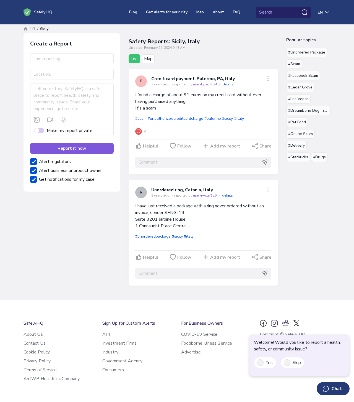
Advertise (191, 352)
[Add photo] (36, 119)
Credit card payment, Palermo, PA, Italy (193, 79)
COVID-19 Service (199, 334)
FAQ (236, 12)
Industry (110, 352)
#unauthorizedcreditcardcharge (175, 118)
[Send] (264, 162)
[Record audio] (63, 119)
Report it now (72, 148)
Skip (297, 363)
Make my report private (69, 131)
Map (200, 12)
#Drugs (319, 157)
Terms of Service (40, 370)
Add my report (225, 146)
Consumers (113, 370)
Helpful (150, 146)
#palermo (212, 118)
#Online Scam (300, 133)
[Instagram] (274, 323)
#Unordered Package (306, 52)
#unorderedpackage (153, 236)
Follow (184, 146)
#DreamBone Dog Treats (309, 110)
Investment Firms (119, 343)
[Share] (268, 78)
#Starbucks (298, 157)
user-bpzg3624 (205, 84)
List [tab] (134, 59)
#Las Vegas (298, 98)
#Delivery (296, 145)
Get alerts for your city (167, 12)
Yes (269, 363)
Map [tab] (148, 59)
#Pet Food (297, 122)
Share (265, 146)
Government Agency (122, 361)
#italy (239, 118)
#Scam (294, 64)
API (106, 334)
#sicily (227, 118)
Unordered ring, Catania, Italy (182, 190)
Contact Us (35, 343)
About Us (33, 334)
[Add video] (50, 119)
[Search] (304, 12)
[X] (296, 323)
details (228, 84)
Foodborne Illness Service (206, 343)
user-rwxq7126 (205, 195)
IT (34, 29)
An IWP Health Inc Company (52, 379)
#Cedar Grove (300, 87)
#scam (141, 118)
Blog (133, 12)
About (218, 12)
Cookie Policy (37, 352)
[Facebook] (263, 323)
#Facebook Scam (303, 75)
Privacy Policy (37, 361)
